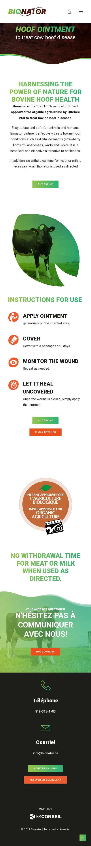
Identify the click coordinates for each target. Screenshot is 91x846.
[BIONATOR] (27, 11)
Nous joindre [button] (45, 651)
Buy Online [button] (45, 184)
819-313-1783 (45, 711)
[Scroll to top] (83, 838)
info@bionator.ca (45, 753)
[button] (81, 11)
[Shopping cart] (67, 11)
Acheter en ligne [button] (45, 768)
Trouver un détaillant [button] (45, 780)
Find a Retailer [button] (45, 432)
